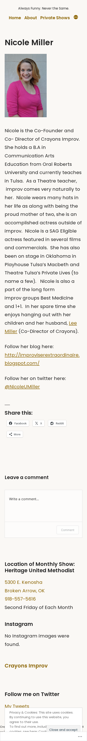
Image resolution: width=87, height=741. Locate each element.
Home (15, 18)
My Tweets (17, 706)
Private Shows (55, 18)
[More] (75, 17)
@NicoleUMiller (22, 386)
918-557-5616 (20, 599)
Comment (67, 530)
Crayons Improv (26, 665)
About (30, 18)
